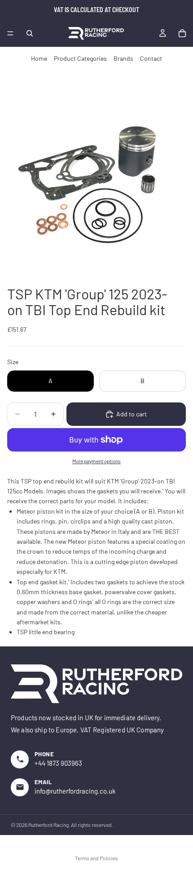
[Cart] (182, 33)
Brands (123, 58)
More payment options (96, 461)
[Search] (29, 33)
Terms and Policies (96, 858)
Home (39, 58)
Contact (151, 58)
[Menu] (10, 33)
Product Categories (80, 58)
